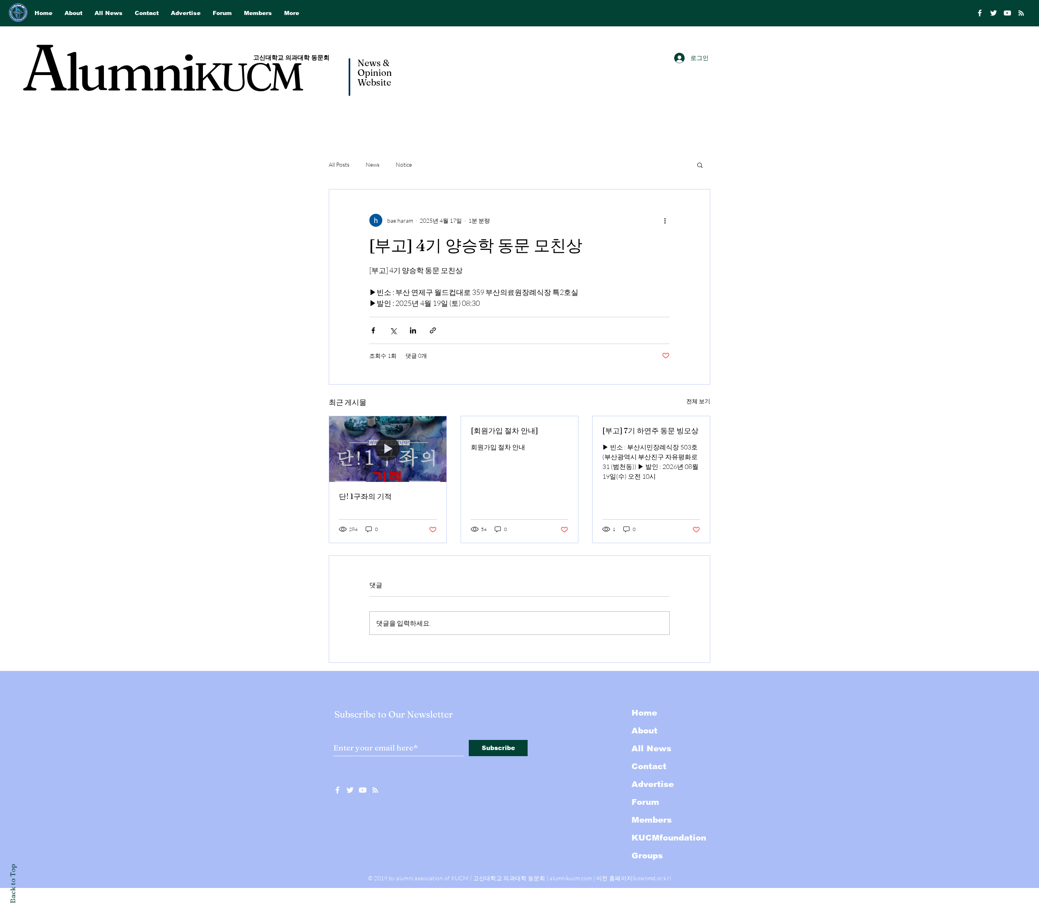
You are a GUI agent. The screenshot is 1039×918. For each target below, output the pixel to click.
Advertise (653, 784)
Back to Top (13, 883)
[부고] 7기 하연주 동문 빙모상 (650, 430)
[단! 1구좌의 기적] (387, 449)
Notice (404, 164)
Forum (645, 802)
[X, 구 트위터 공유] (393, 330)
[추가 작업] (665, 220)
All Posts (339, 164)
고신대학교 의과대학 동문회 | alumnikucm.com (532, 878)
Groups (647, 855)
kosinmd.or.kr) (652, 878)
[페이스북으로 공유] (373, 330)
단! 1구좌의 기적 (365, 496)
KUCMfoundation (669, 837)
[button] (700, 164)
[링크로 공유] (433, 330)
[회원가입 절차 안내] (504, 430)
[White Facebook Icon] (337, 790)
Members (652, 819)
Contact (649, 766)
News (372, 164)
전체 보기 (698, 401)
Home (644, 712)
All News (651, 748)
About (644, 730)
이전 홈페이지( (615, 878)
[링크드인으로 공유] (413, 330)
